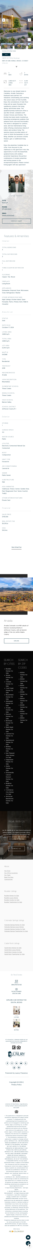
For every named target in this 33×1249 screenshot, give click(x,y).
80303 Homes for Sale (23, 714)
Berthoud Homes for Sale (9, 723)
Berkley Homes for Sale (9, 749)
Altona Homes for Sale (9, 677)
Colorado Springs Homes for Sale (14, 925)
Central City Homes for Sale (10, 736)
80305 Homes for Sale (23, 707)
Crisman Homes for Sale (9, 684)
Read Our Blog (8, 877)
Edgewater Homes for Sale (9, 762)
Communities (8, 879)
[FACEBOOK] (7, 1063)
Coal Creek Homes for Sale (9, 690)
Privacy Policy (16, 1084)
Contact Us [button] (16, 848)
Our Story (7, 871)
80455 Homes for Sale (23, 694)
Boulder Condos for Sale (11, 900)
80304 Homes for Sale (23, 675)
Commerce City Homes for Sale (10, 792)
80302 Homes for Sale (23, 681)
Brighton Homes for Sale (9, 786)
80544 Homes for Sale (23, 701)
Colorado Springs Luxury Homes (14, 927)
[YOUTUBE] (21, 1063)
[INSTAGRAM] (12, 1063)
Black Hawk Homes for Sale (9, 729)
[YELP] (25, 1063)
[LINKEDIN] (16, 1063)
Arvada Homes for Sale (9, 710)
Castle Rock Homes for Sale (12, 947)
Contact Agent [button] (16, 221)
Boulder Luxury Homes (11, 898)
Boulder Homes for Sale (9, 671)
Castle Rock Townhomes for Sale (14, 954)
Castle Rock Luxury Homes (12, 950)
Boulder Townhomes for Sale (13, 902)
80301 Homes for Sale (23, 688)
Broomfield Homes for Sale (9, 697)
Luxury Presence (21, 1073)
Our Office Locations (11, 873)
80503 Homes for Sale (23, 720)
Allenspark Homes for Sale (9, 703)
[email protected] (20, 1105)
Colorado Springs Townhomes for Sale (16, 931)
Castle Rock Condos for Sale (13, 952)
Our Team (7, 875)
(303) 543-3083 (16, 993)
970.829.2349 (6, 209)
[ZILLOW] (14, 1067)
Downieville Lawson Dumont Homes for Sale (10, 777)
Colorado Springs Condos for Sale (14, 929)
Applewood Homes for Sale (10, 742)
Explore (16, 641)
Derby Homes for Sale (9, 768)
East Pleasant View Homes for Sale (10, 755)
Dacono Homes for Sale (9, 716)
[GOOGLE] (18, 1067)
